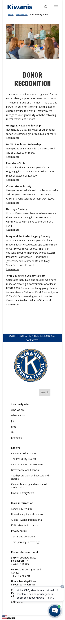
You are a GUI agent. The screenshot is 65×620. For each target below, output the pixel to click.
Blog (13, 426)
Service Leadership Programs (27, 464)
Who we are (18, 409)
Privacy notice (19, 530)
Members (16, 437)
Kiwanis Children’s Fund (24, 453)
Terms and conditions (23, 536)
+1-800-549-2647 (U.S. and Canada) (26, 571)
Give (13, 432)
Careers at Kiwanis (21, 508)
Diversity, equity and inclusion (27, 514)
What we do (18, 415)
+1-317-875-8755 (21, 575)
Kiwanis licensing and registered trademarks (29, 486)
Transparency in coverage (25, 542)
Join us (15, 421)
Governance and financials (26, 470)
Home (11, 14)
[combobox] (8, 617)
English (11, 617)
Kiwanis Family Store (22, 493)
